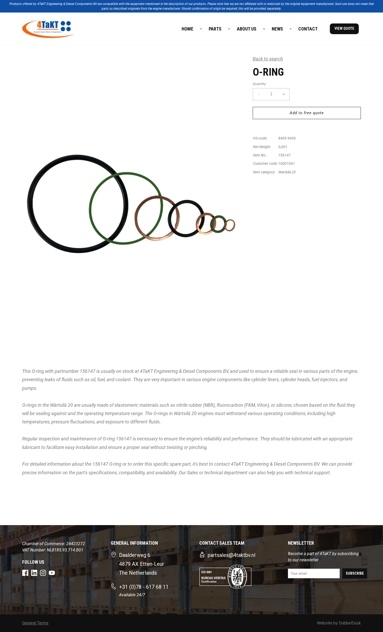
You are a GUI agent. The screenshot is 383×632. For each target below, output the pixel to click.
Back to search (268, 59)
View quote (344, 28)
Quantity (259, 84)
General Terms (35, 623)
